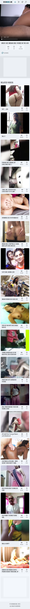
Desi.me (7, 2)
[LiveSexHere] (18, 1)
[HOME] (15, 1)
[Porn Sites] (22, 1)
